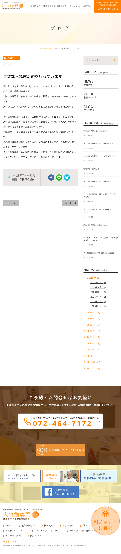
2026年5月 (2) (98, 292)
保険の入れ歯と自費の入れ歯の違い (87, 531)
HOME (42, 48)
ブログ (50, 48)
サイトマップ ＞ (11, 542)
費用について (36, 536)
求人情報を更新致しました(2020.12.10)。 (100, 143)
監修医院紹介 (28, 525)
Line (59, 177)
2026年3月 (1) (98, 301)
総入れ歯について (14, 531)
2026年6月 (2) (98, 287)
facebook (51, 177)
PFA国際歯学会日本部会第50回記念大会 (99, 253)
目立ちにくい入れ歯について (46, 531)
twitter (67, 177)
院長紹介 (48, 525)
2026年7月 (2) (98, 282)
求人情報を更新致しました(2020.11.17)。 (100, 156)
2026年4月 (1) (98, 297)
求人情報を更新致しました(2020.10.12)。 (100, 182)
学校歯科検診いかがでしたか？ (96, 131)
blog (10, 58)
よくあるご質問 (13, 536)
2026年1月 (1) (98, 306)
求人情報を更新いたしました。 (96, 225)
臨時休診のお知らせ (91, 169)
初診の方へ (67, 525)
